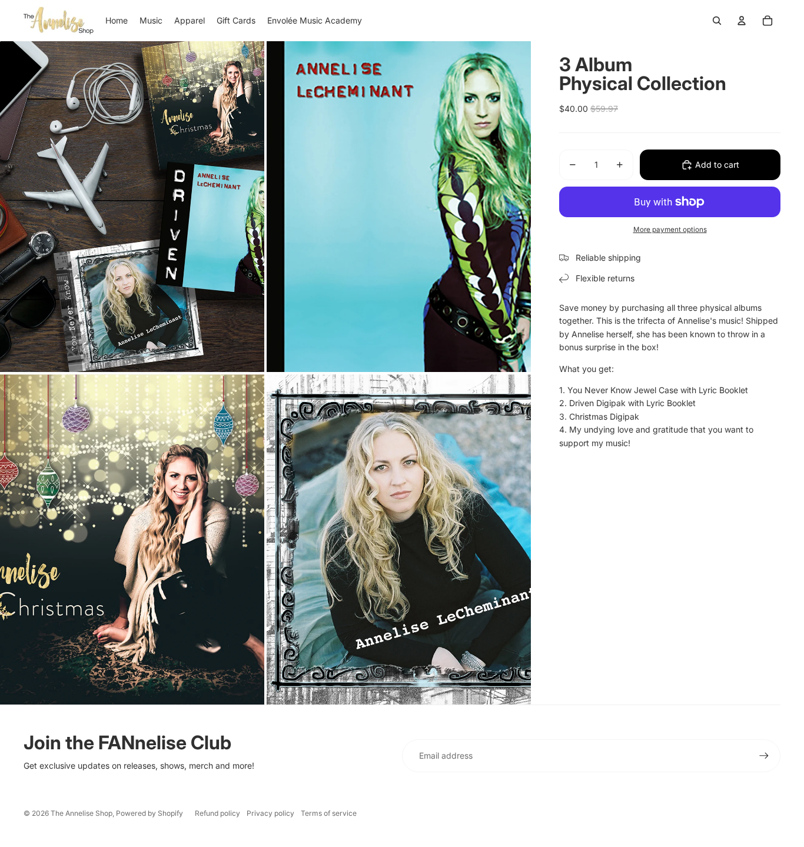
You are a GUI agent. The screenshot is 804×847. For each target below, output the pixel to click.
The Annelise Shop (81, 813)
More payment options (670, 229)
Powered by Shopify (149, 813)
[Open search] (717, 21)
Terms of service (329, 813)
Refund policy (217, 813)
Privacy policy (270, 813)
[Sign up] (764, 756)
